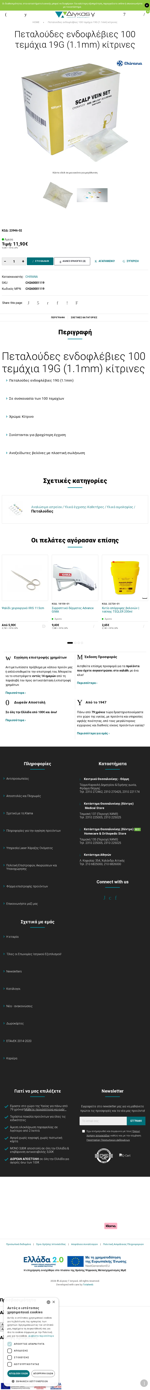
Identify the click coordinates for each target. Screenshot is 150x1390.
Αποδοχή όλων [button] (18, 1373)
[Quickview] (43, 578)
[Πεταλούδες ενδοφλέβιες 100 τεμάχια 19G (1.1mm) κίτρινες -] (57, 195)
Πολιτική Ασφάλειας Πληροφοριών (123, 1244)
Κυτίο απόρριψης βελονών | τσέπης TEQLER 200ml (120, 609)
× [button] (53, 1302)
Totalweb (88, 1284)
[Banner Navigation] (145, 598)
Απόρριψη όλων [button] (43, 1373)
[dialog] (31, 1342)
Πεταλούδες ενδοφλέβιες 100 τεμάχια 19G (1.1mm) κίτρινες (82, 22)
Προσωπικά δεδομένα (18, 1244)
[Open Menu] (6, 14)
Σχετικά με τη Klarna (19, 813)
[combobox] (48, 1302)
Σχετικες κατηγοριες (84, 317)
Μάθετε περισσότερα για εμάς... (45, 1109)
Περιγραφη (58, 317)
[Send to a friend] (77, 303)
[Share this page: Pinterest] (48, 303)
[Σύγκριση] (43, 595)
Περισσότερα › (15, 693)
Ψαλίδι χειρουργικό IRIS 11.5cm (23, 608)
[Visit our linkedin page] (118, 897)
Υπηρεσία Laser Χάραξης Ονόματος (29, 848)
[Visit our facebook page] (107, 897)
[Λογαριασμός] (124, 14)
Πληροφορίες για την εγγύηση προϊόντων (33, 830)
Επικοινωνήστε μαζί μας (22, 903)
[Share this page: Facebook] (28, 303)
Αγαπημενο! (106, 261)
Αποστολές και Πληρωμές (23, 796)
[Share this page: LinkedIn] (57, 303)
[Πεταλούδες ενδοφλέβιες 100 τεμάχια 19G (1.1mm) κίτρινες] (75, 112)
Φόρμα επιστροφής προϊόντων (27, 886)
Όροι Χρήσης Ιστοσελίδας (51, 1244)
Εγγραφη (136, 1120)
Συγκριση (132, 261)
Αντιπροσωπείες (17, 778)
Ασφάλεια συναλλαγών (84, 1244)
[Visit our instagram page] (112, 897)
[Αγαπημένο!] (43, 587)
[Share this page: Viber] (67, 303)
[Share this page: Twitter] (38, 303)
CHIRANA (31, 276)
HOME (36, 22)
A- (2, 1324)
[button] (70, 643)
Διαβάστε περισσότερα (41, 1336)
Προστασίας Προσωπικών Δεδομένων (108, 1139)
